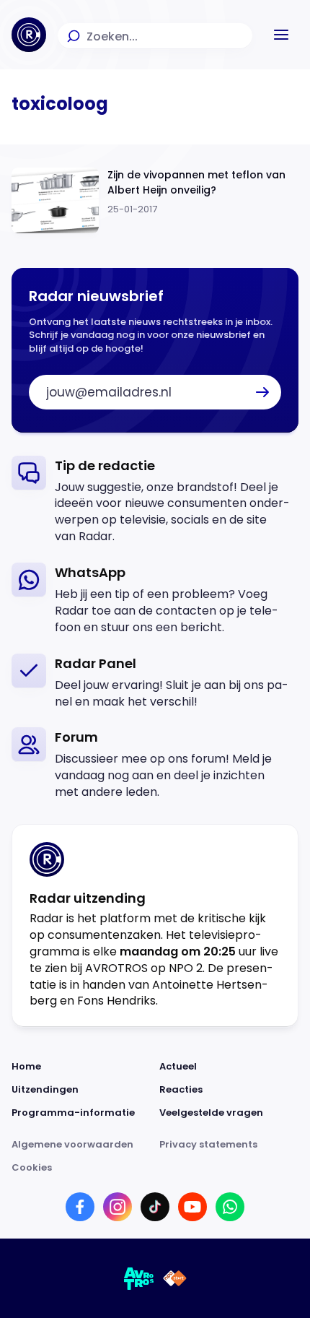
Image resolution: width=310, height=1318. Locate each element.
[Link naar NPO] (175, 1278)
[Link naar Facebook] (80, 1206)
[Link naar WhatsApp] (230, 1206)
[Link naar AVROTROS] (139, 1278)
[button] (281, 34)
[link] (155, 501)
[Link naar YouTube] (192, 1206)
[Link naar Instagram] (117, 1206)
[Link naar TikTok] (155, 1206)
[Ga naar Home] (29, 34)
